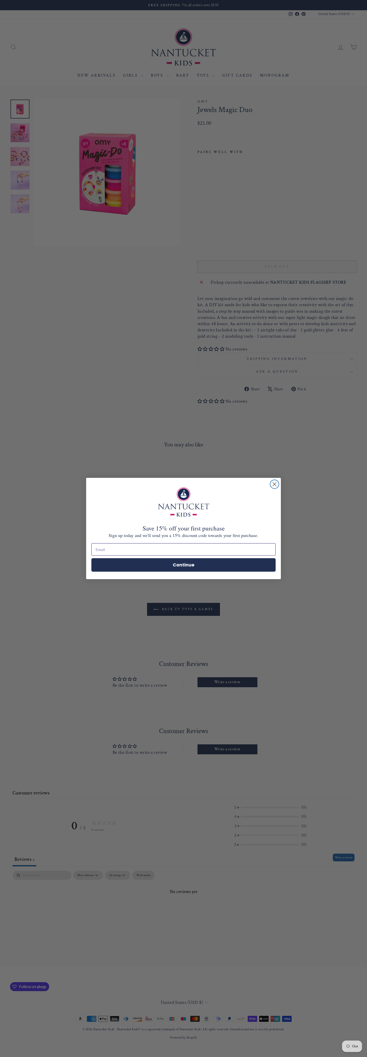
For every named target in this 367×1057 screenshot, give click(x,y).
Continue (183, 565)
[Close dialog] (274, 484)
